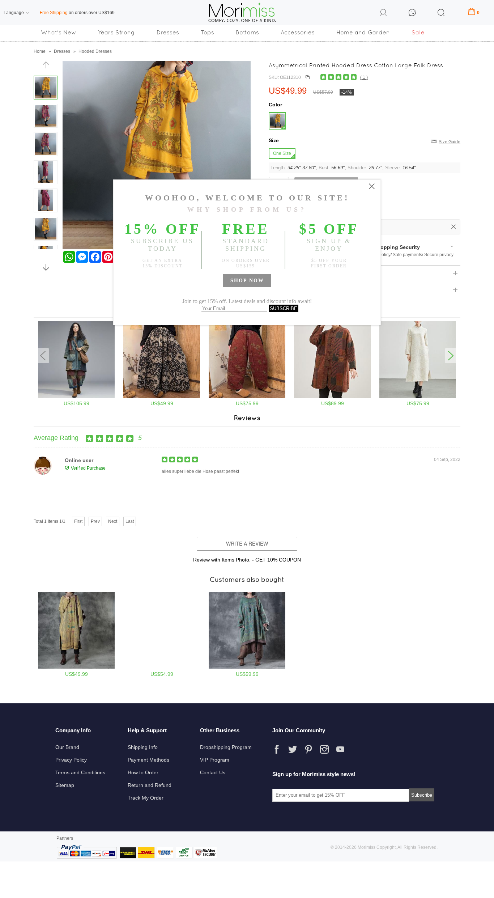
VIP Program (214, 760)
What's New (58, 32)
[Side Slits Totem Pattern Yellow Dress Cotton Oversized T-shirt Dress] (76, 667)
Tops (207, 32)
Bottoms (247, 32)
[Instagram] (324, 749)
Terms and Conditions (80, 772)
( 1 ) (364, 77)
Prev (95, 521)
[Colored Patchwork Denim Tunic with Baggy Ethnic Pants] (76, 396)
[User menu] (383, 13)
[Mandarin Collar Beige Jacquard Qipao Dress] (417, 396)
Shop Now (247, 280)
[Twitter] (292, 749)
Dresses (168, 32)
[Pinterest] (308, 749)
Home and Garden (363, 32)
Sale (418, 32)
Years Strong (116, 32)
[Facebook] (276, 749)
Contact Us (212, 772)
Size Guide (449, 141)
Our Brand (67, 747)
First (78, 521)
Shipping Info (143, 747)
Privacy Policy (71, 760)
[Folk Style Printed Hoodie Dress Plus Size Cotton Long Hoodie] (161, 667)
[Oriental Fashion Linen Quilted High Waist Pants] (247, 396)
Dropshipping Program (226, 747)
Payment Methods (148, 760)
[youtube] (340, 749)
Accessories (298, 32)
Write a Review (247, 543)
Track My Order (145, 798)
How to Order (143, 772)
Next (112, 521)
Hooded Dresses (95, 51)
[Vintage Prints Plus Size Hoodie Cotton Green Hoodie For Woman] (247, 667)
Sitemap (64, 785)
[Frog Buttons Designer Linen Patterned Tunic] (332, 396)
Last (129, 521)
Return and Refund (149, 785)
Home (40, 51)
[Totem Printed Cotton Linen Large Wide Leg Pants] (161, 396)
